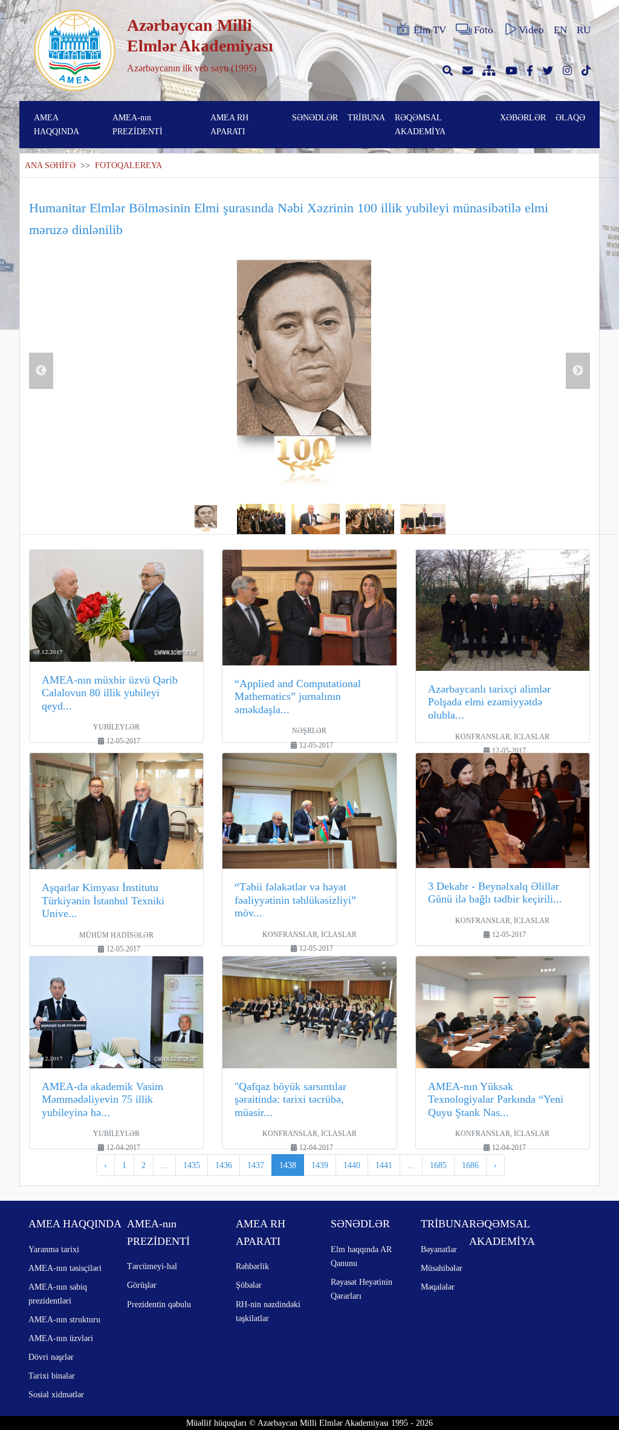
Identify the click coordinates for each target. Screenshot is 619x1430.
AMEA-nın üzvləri (60, 1338)
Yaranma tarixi (53, 1249)
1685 (438, 1165)
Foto (483, 30)
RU (584, 30)
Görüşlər (142, 1285)
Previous (41, 371)
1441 (383, 1165)
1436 (223, 1165)
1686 (470, 1165)
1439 (319, 1165)
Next (578, 371)
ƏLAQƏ (570, 117)
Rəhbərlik (252, 1266)
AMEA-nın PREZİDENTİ (137, 124)
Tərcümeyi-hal (152, 1266)
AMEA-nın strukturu (64, 1319)
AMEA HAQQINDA (56, 124)
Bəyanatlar (439, 1249)
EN (560, 30)
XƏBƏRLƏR (523, 117)
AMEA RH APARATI (229, 124)
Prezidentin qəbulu (159, 1304)
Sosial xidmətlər (56, 1394)
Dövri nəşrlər (51, 1357)
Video (531, 30)
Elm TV (429, 30)
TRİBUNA (366, 117)
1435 (191, 1165)
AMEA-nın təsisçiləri (65, 1268)
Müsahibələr (441, 1268)
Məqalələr (438, 1286)
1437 (255, 1165)
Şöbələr (249, 1285)
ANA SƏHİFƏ (50, 165)
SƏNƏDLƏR (315, 117)
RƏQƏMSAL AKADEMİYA (420, 124)
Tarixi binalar (51, 1375)
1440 (351, 1165)
